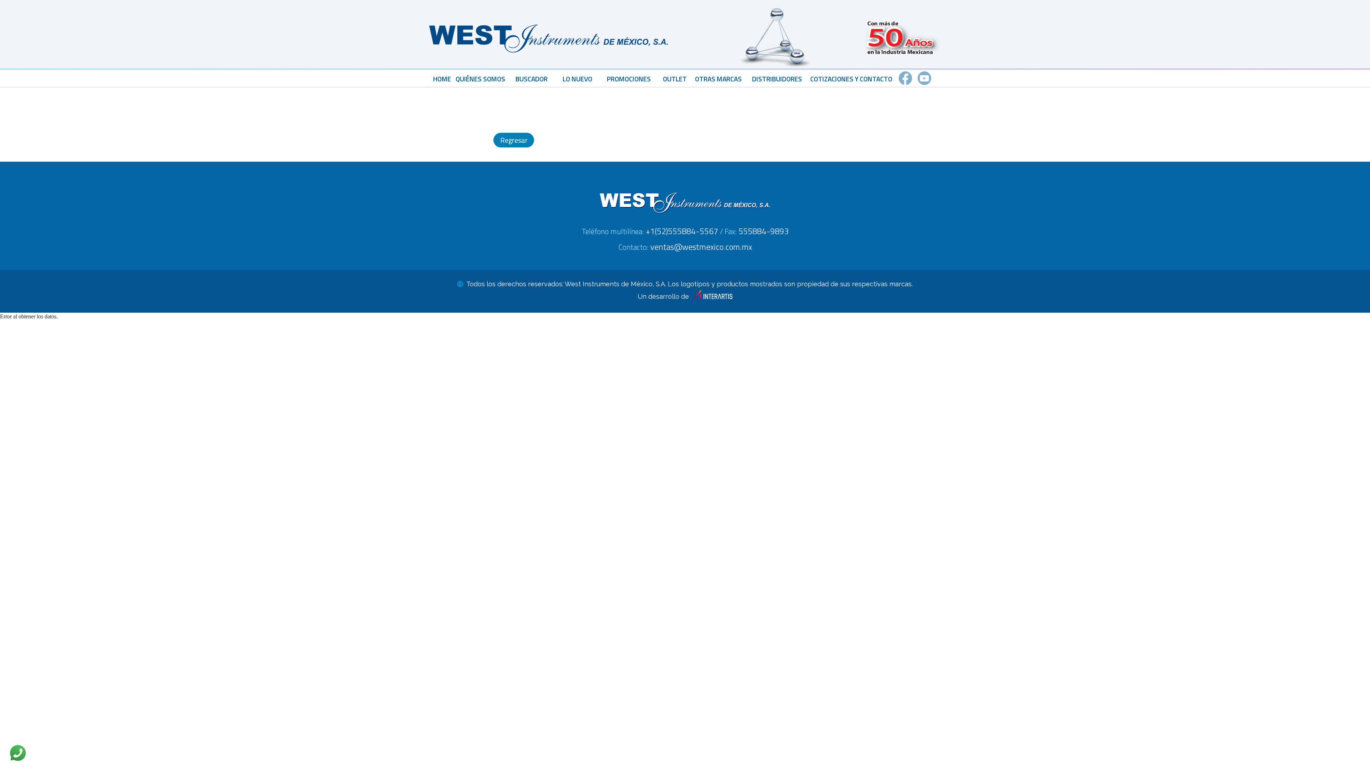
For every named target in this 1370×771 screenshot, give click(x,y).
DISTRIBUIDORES (777, 79)
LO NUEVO (577, 79)
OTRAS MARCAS (718, 79)
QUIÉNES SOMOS (480, 79)
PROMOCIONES (629, 79)
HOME (442, 79)
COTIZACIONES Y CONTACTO (851, 79)
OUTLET (675, 79)
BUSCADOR (532, 79)
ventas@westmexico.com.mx (701, 247)
